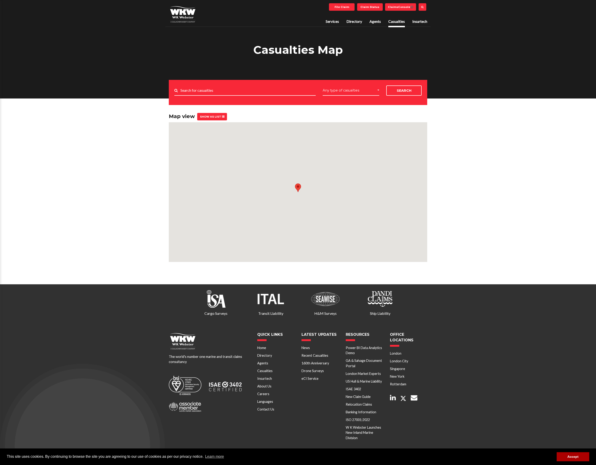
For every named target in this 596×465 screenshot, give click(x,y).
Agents (375, 21)
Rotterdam (398, 384)
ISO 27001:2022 (358, 420)
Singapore (397, 369)
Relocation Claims (359, 404)
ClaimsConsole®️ (400, 7)
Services (332, 21)
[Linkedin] (393, 398)
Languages (265, 402)
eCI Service (309, 378)
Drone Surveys (312, 371)
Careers (263, 394)
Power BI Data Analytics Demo (364, 350)
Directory (354, 21)
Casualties (396, 21)
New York (397, 376)
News (305, 348)
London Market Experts (363, 374)
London (395, 353)
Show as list (211, 116)
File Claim (342, 7)
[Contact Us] (414, 398)
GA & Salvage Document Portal (364, 363)
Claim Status (369, 7)
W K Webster (183, 14)
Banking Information (361, 412)
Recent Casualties (314, 355)
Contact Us (265, 409)
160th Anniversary (315, 363)
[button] (298, 187)
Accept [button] (573, 456)
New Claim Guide (358, 397)
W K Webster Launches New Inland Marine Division (363, 432)
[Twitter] (403, 398)
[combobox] (351, 90)
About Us (264, 386)
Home (261, 348)
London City (399, 361)
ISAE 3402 (353, 389)
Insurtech (419, 21)
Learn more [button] (214, 456)
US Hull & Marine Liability (364, 381)
